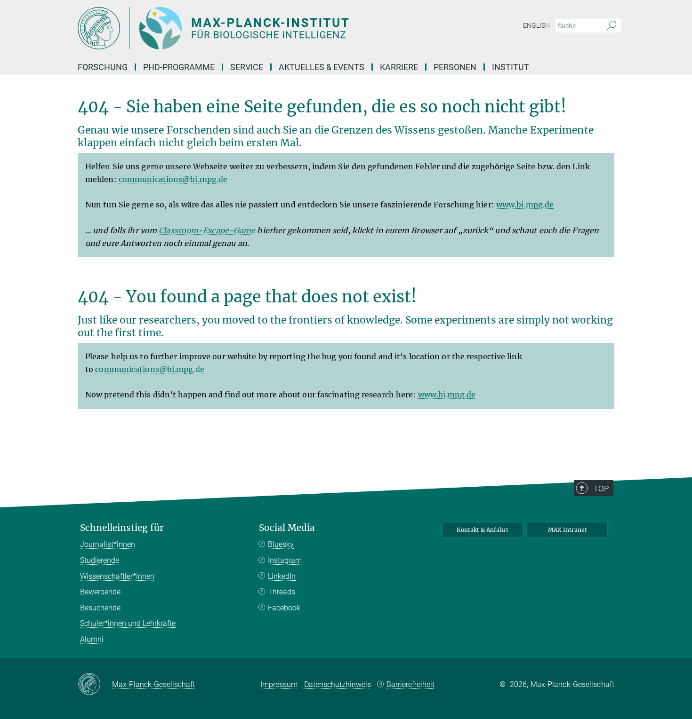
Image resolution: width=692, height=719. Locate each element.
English (536, 25)
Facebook (284, 607)
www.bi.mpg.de (525, 204)
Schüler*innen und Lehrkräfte (128, 623)
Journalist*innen (107, 544)
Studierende (99, 560)
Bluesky (281, 544)
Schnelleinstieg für (122, 527)
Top (601, 488)
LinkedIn (282, 576)
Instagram (285, 560)
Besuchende (100, 607)
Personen (455, 67)
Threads (281, 591)
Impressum (279, 684)
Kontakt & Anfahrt (482, 529)
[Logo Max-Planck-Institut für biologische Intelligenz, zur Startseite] (254, 28)
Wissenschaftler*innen (117, 576)
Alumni (92, 639)
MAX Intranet (567, 529)
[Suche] (611, 25)
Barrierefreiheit (410, 684)
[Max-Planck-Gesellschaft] (95, 684)
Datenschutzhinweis (337, 684)
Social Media (287, 527)
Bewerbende (100, 591)
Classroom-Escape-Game (207, 230)
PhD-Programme (179, 67)
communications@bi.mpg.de (173, 179)
